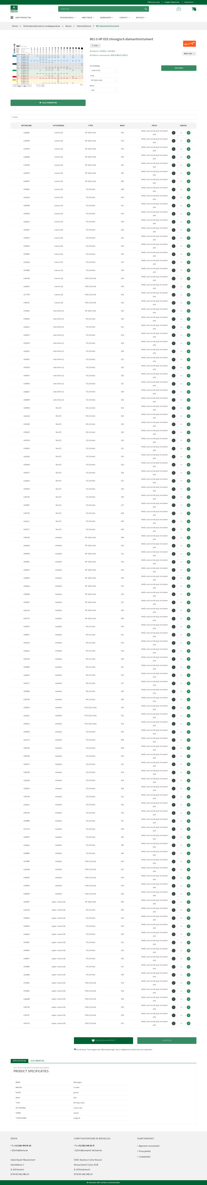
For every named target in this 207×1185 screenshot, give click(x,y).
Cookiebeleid (144, 1156)
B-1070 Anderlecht (82, 1169)
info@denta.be (21, 1150)
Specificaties (19, 1060)
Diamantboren (83, 26)
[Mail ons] (179, 8)
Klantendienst (145, 1138)
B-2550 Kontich (17, 1169)
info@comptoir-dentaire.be (90, 1150)
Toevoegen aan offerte (105, 1040)
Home (15, 26)
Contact (124, 17)
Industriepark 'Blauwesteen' (23, 1159)
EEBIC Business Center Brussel (88, 1159)
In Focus (140, 17)
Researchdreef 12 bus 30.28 (86, 1164)
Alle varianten (49, 102)
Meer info (188, 53)
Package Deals (67, 17)
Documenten (37, 1060)
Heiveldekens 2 (17, 1164)
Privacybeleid (145, 1151)
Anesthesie (87, 17)
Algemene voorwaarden (149, 1145)
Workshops (106, 17)
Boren (68, 26)
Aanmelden (179, 68)
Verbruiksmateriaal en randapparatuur (41, 26)
